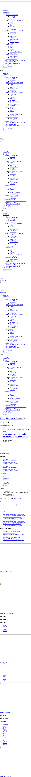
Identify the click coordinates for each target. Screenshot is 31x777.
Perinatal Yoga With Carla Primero (11, 531)
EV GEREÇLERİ (11, 62)
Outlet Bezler (13, 29)
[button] (15, 70)
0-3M (4, 726)
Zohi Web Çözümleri (19, 498)
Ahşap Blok (13, 57)
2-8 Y (4, 625)
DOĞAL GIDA (10, 44)
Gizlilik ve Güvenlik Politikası (10, 463)
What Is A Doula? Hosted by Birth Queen (13, 534)
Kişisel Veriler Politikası (9, 462)
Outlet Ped (12, 43)
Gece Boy (12, 35)
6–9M (4, 729)
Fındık (11, 46)
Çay (11, 47)
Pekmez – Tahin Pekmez (16, 52)
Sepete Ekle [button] (6, 441)
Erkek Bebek (13, 17)
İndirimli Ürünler (7, 66)
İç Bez (11, 22)
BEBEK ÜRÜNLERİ (12, 15)
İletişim (5, 67)
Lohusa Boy (13, 36)
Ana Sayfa (2, 419)
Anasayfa (5, 10)
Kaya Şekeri (13, 53)
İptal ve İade (6, 459)
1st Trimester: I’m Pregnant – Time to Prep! (14, 514)
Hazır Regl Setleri (14, 42)
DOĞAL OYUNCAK (12, 54)
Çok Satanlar (6, 64)
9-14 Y (5, 627)
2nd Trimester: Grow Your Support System (14, 515)
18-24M (5, 733)
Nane (11, 50)
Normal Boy (13, 33)
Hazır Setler (12, 27)
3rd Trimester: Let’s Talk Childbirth (12, 517)
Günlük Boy (13, 32)
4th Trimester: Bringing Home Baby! (12, 518)
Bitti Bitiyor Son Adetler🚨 (13, 63)
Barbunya (12, 49)
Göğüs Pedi (12, 37)
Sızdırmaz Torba (14, 26)
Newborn (5, 724)
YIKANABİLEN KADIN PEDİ (14, 30)
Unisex (11, 19)
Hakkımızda (6, 12)
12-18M (5, 731)
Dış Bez (12, 23)
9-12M (5, 730)
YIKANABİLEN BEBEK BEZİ (14, 20)
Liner (11, 25)
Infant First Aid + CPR (9, 533)
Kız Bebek (12, 16)
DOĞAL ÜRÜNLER (11, 59)
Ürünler (5, 13)
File (10, 40)
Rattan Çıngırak (13, 56)
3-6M (4, 727)
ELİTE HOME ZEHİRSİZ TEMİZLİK (16, 60)
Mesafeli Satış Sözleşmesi (9, 460)
